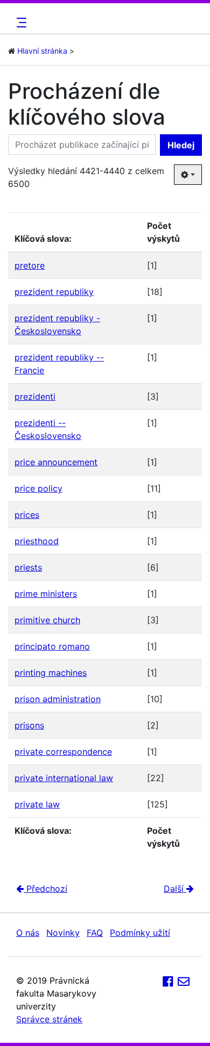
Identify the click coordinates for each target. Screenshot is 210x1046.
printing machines (51, 672)
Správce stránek (49, 1019)
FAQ (95, 932)
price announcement (56, 462)
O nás (27, 932)
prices (27, 514)
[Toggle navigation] (20, 22)
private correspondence (63, 751)
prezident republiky (54, 291)
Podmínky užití (140, 932)
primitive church (47, 620)
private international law (64, 778)
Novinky (63, 932)
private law (37, 804)
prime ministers (46, 593)
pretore (30, 265)
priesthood (37, 541)
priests (28, 567)
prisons (29, 725)
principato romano (52, 646)
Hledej (180, 145)
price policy (38, 488)
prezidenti (35, 396)
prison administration (58, 699)
